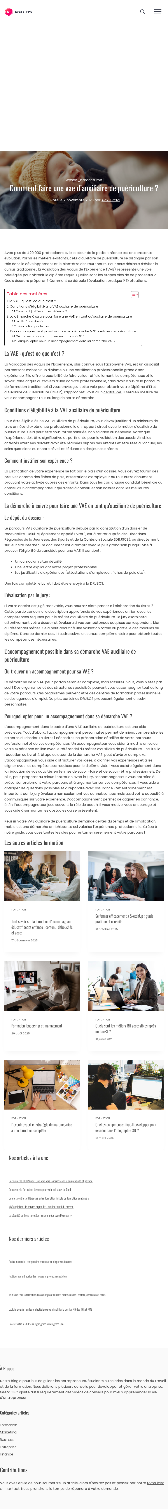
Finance (6, 1454)
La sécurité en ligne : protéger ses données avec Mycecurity (40, 1215)
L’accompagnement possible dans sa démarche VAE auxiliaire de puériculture (74, 331)
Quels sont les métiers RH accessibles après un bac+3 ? (125, 1028)
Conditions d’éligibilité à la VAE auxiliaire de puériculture (54, 306)
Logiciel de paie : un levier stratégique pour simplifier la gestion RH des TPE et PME (50, 1309)
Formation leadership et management (36, 1026)
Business (7, 1439)
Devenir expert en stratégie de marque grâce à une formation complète (41, 1127)
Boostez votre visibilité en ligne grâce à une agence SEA (36, 1324)
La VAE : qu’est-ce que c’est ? (32, 301)
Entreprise (8, 1447)
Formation (18, 909)
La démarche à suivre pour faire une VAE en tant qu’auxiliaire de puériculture (71, 316)
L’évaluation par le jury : (33, 326)
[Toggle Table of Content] (133, 294)
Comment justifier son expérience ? (41, 311)
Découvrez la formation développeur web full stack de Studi (40, 1189)
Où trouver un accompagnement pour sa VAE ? (50, 336)
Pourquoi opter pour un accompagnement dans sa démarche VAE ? (66, 341)
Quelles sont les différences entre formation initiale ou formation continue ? (49, 1198)
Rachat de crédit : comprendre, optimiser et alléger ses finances (40, 1261)
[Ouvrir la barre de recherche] (142, 12)
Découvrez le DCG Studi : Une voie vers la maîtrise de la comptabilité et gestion (51, 1181)
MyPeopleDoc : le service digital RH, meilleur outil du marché (41, 1206)
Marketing (8, 1432)
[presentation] (42, 876)
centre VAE (112, 392)
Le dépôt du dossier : (31, 321)
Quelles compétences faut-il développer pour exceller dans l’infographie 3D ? (125, 1127)
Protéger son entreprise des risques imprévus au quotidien (37, 1276)
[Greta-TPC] (18, 12)
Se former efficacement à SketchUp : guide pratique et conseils (124, 918)
